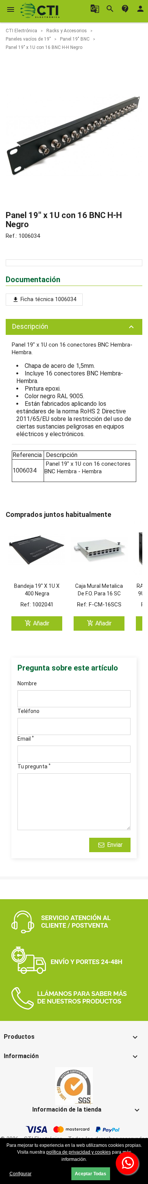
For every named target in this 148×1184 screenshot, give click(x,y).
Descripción (74, 326)
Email (25, 738)
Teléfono (28, 711)
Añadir (37, 623)
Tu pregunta (33, 766)
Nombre (27, 683)
